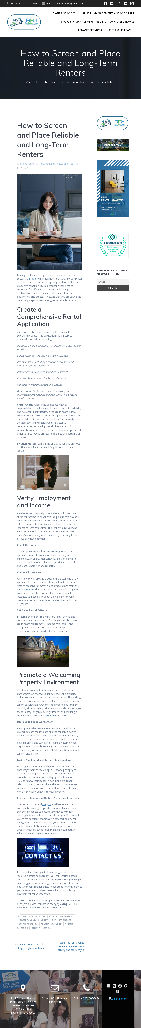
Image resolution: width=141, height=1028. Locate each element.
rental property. (25, 589)
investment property (33, 916)
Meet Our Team (120, 30)
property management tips (33, 920)
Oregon (46, 804)
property (34, 278)
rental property (28, 924)
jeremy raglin (26, 163)
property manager (62, 920)
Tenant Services (90, 30)
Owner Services (64, 13)
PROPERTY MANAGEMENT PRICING (83, 21)
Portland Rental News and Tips (56, 163)
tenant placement (51, 924)
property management (61, 916)
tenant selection (41, 928)
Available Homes (122, 21)
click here (31, 907)
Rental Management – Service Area (108, 13)
